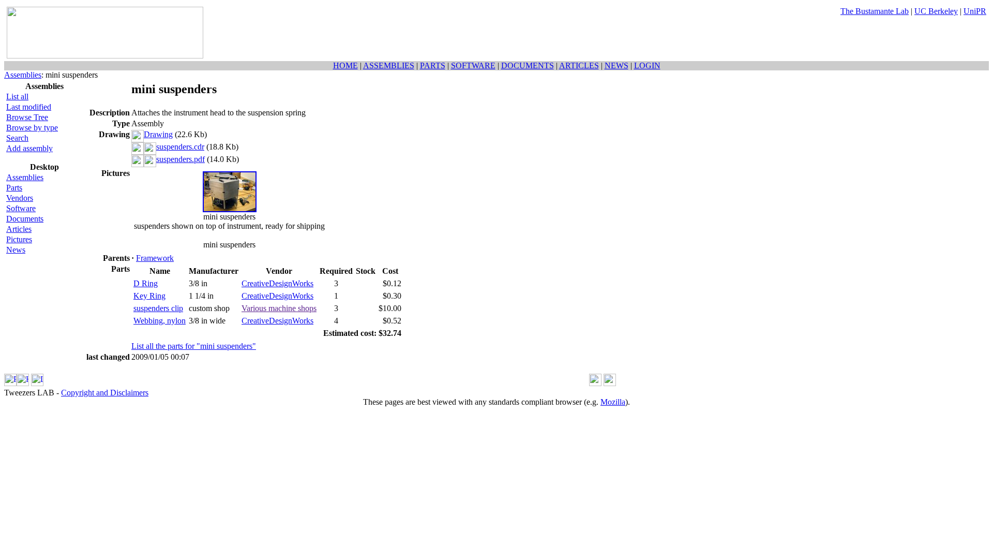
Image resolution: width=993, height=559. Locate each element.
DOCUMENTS (527, 65)
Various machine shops (279, 308)
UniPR (975, 11)
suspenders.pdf (180, 159)
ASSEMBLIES (388, 65)
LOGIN (647, 65)
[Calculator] (595, 383)
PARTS (432, 65)
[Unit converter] (610, 383)
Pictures (19, 239)
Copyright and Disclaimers (104, 392)
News (15, 249)
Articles (19, 229)
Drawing (158, 134)
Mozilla (612, 402)
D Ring (145, 283)
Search (17, 138)
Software (21, 208)
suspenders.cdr (180, 146)
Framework (155, 258)
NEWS (616, 65)
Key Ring (149, 295)
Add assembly (29, 148)
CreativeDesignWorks (277, 283)
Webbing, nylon (159, 320)
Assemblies (22, 74)
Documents (24, 218)
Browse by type (32, 127)
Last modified (28, 106)
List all (17, 96)
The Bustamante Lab (874, 11)
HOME (345, 65)
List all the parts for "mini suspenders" (193, 346)
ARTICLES (579, 65)
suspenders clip (158, 308)
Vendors (19, 198)
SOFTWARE (473, 65)
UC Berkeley (936, 11)
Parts (14, 187)
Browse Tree (27, 117)
